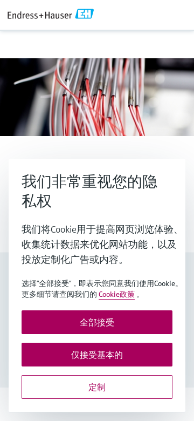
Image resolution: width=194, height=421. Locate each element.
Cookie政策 (117, 294)
